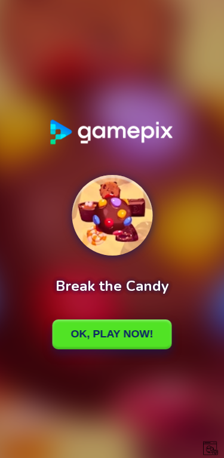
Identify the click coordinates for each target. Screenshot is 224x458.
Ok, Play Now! (112, 334)
